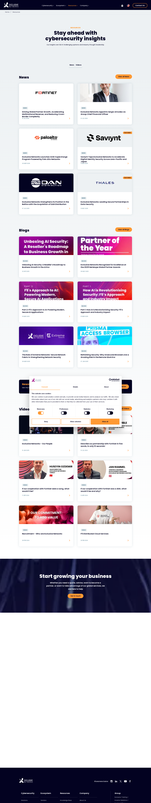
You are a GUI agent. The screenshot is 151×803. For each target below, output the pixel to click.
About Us (83, 800)
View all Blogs (123, 230)
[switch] (64, 413)
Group (118, 793)
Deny (46, 421)
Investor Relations (121, 800)
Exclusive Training (121, 797)
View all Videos (123, 408)
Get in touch (75, 596)
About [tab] (106, 387)
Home (8, 12)
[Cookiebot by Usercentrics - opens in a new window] (110, 380)
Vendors (43, 800)
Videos (78, 65)
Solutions (24, 800)
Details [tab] (75, 387)
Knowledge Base (66, 800)
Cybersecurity (27, 793)
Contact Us (140, 5)
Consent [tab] (45, 387)
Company (84, 793)
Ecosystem (46, 793)
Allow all (105, 421)
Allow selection (75, 421)
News (72, 65)
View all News (123, 77)
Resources (16, 12)
